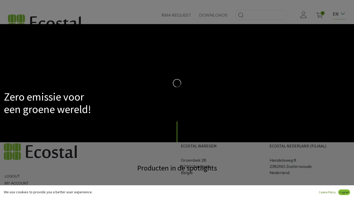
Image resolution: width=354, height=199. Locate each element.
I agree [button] (344, 192)
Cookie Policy (327, 192)
